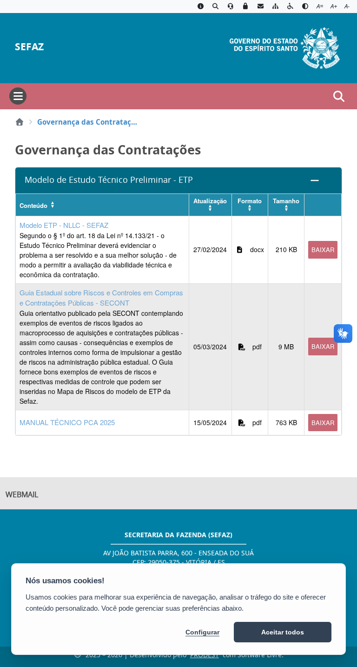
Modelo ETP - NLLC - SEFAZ (64, 225)
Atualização (210, 200)
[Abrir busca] (339, 96)
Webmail (22, 494)
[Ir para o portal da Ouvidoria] (230, 6)
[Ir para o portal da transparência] (215, 6)
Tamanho (286, 200)
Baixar (322, 249)
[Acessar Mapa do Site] (275, 6)
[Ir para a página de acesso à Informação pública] (200, 6)
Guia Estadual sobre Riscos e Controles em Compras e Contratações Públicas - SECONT (101, 297)
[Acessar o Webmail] (260, 6)
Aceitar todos (282, 632)
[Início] (19, 122)
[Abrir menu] (17, 96)
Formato (250, 200)
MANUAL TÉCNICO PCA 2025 (67, 422)
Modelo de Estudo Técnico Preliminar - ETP (109, 179)
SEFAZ (29, 46)
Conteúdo (33, 205)
